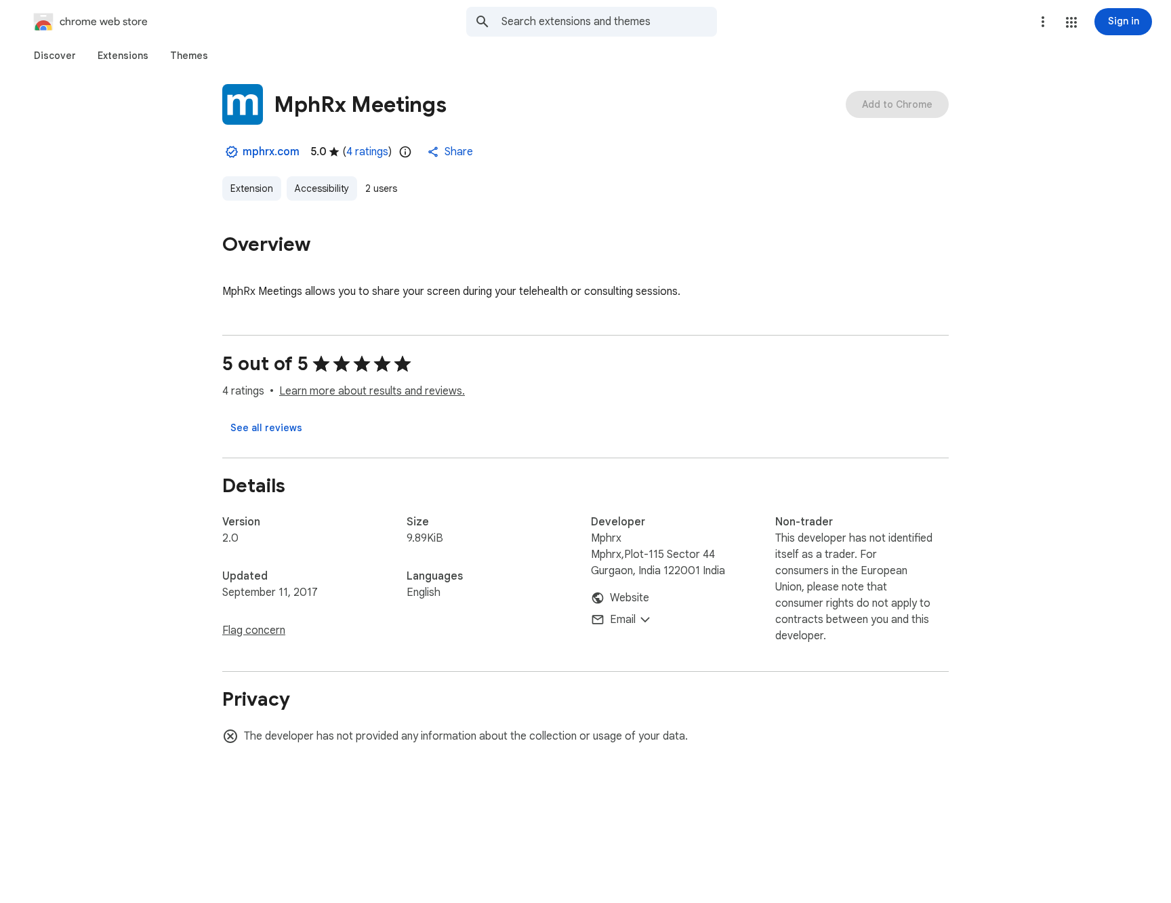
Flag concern (253, 630)
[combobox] (609, 22)
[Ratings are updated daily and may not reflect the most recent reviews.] (405, 151)
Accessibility (322, 188)
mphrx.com (271, 152)
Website (629, 598)
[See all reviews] (266, 428)
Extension (251, 188)
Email (623, 619)
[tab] (55, 55)
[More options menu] (1042, 21)
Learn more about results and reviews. (372, 391)
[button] (1071, 22)
